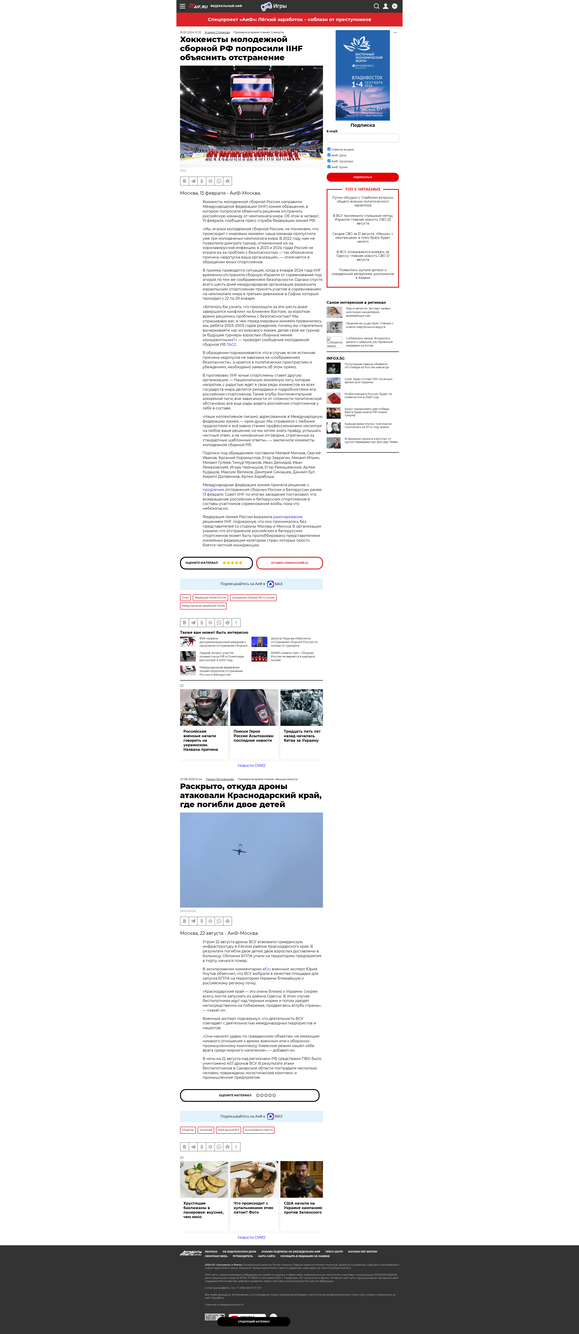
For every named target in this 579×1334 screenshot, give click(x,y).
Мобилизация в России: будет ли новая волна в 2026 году (368, 395)
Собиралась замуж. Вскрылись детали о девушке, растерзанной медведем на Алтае (369, 342)
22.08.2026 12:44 (191, 779)
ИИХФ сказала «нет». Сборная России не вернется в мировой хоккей (293, 656)
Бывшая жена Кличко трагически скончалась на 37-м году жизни (368, 425)
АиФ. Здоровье (342, 161)
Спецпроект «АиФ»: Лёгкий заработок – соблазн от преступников (289, 19)
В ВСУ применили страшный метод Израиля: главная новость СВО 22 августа (363, 219)
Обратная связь (216, 1256)
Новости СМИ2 (252, 765)
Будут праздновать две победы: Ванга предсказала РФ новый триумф (367, 412)
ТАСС (231, 344)
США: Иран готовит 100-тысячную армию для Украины (368, 381)
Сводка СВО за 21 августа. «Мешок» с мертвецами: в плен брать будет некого (362, 238)
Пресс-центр (334, 1251)
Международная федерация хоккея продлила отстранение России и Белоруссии (221, 671)
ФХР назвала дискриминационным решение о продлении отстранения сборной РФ (213, 644)
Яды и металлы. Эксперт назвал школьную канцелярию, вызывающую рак (368, 312)
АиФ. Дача (339, 155)
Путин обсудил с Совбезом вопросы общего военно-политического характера (362, 201)
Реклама (211, 1251)
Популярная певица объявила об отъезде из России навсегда (367, 366)
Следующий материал (254, 1321)
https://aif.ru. (218, 1297)
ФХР (183, 170)
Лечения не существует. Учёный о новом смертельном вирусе (369, 325)
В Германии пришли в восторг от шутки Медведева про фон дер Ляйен (371, 440)
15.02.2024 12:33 (190, 32)
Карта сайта (266, 1256)
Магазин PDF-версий (362, 1251)
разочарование (288, 517)
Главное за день (343, 149)
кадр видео (188, 910)
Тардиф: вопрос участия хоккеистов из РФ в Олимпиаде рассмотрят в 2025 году (221, 656)
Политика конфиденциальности (224, 1304)
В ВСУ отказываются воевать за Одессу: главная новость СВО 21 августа (362, 256)
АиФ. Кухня (339, 167)
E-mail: (332, 131)
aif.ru (266, 969)
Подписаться (363, 177)
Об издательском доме (239, 1251)
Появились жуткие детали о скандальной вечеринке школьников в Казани (363, 274)
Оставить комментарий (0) (289, 563)
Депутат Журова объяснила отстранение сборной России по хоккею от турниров (294, 642)
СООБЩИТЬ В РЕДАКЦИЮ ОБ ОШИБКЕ (305, 1256)
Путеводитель (243, 1256)
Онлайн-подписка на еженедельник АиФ (290, 1251)
